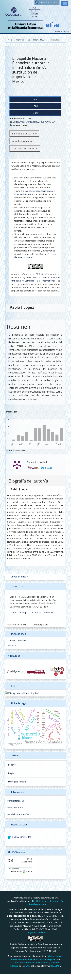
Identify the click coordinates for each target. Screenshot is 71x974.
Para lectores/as (15, 801)
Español (12, 765)
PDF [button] (35, 99)
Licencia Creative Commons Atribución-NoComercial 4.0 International (35, 279)
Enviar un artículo (19, 576)
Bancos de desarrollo (24, 133)
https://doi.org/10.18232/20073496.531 (34, 122)
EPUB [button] (35, 113)
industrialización (22, 141)
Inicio (9, 40)
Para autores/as (15, 807)
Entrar (55, 2)
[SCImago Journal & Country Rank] (22, 693)
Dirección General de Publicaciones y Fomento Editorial (35, 964)
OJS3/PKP (55, 966)
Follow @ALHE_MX (21, 837)
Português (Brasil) (17, 781)
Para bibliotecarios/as (18, 814)
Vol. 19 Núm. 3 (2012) (37, 40)
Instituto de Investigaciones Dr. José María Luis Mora (44, 902)
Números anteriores (18, 640)
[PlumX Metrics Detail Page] (17, 465)
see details (46, 467)
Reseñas (12, 645)
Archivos (20, 40)
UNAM (27, 966)
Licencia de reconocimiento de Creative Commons (34, 192)
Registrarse (45, 2)
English (11, 773)
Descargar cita (41, 624)
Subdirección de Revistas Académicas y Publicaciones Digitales (37, 957)
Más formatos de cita (17, 624)
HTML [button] (35, 106)
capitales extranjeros (25, 148)
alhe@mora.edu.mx (35, 932)
